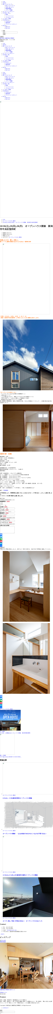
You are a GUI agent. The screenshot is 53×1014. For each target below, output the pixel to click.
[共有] (26, 546)
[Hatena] (26, 543)
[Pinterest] (26, 541)
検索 (4, 30)
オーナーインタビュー (8, 11)
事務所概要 (8, 8)
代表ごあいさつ (10, 7)
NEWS (4, 3)
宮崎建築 (5, 490)
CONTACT (5, 20)
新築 (7, 14)
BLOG (4, 25)
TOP (4, 1)
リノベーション (10, 15)
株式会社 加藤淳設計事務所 (7, 38)
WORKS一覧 (6, 13)
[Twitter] (26, 537)
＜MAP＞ (2, 934)
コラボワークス (10, 17)
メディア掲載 (9, 10)
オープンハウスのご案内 (15, 237)
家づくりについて (7, 4)
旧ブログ (8, 28)
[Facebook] (26, 535)
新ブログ (8, 26)
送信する (2, 547)
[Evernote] (26, 539)
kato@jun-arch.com (12, 930)
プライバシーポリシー (11, 24)
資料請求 (8, 22)
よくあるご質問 (7, 18)
